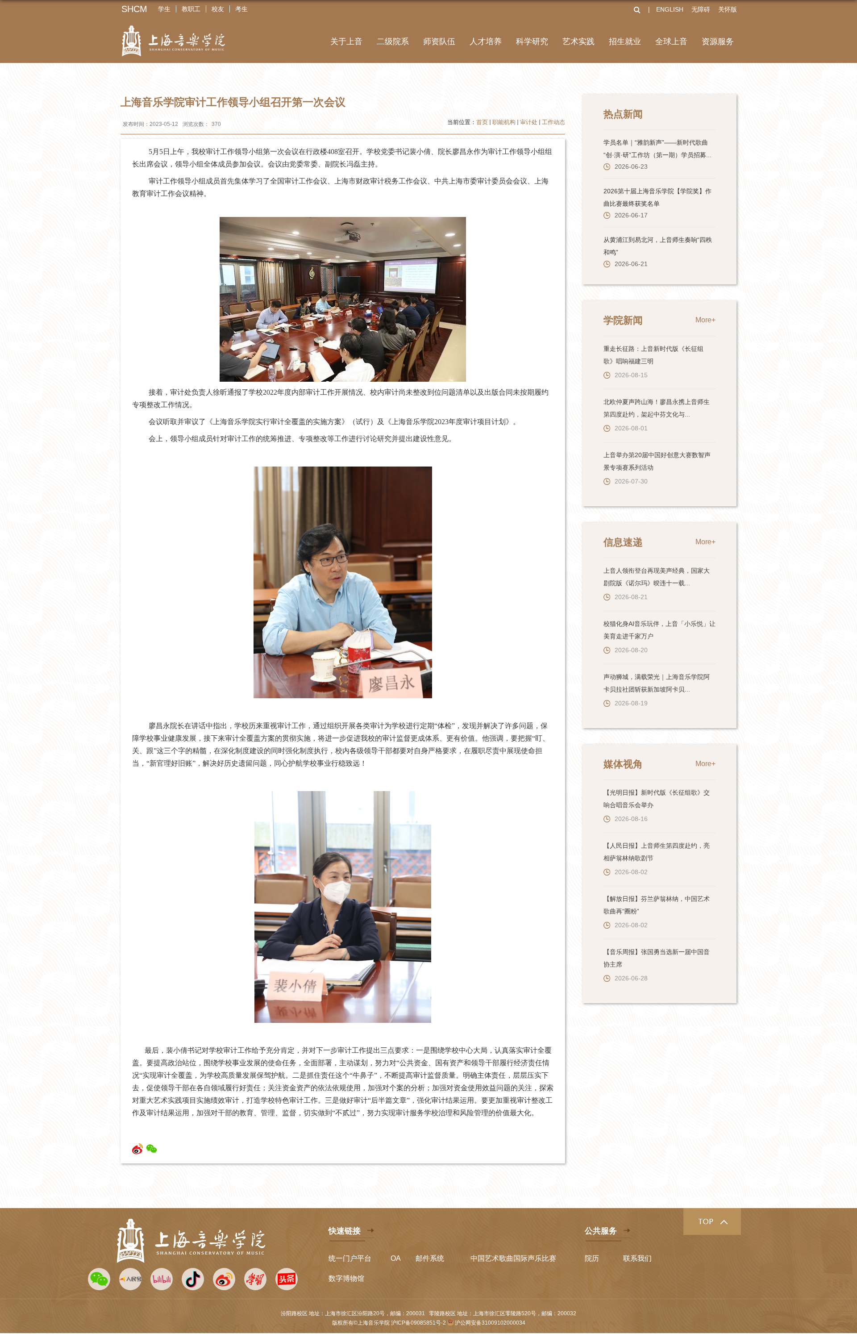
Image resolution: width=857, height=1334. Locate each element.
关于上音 (346, 41)
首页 (482, 122)
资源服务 (718, 41)
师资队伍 (439, 41)
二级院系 (393, 41)
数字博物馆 (346, 1278)
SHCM (134, 9)
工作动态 (553, 122)
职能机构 (504, 122)
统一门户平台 (350, 1258)
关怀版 (727, 9)
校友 (218, 9)
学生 (164, 9)
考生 (241, 9)
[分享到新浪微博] (137, 1148)
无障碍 (700, 9)
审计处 (528, 122)
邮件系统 (430, 1258)
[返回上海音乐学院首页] (173, 35)
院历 (592, 1258)
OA (396, 1258)
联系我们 (637, 1258)
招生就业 (625, 41)
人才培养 (486, 41)
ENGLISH (669, 9)
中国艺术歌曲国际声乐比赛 (513, 1258)
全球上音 (671, 41)
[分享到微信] (151, 1148)
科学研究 (532, 41)
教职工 (191, 9)
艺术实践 (578, 41)
